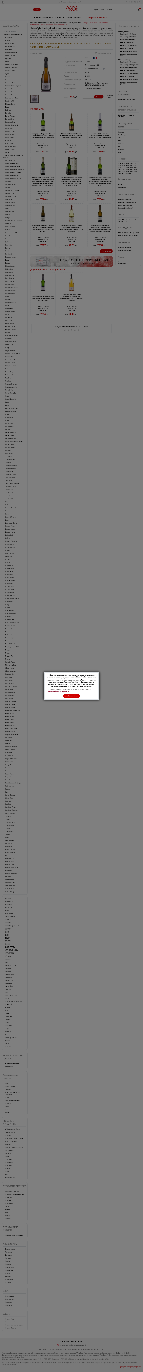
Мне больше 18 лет (71, 696)
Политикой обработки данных (58, 692)
